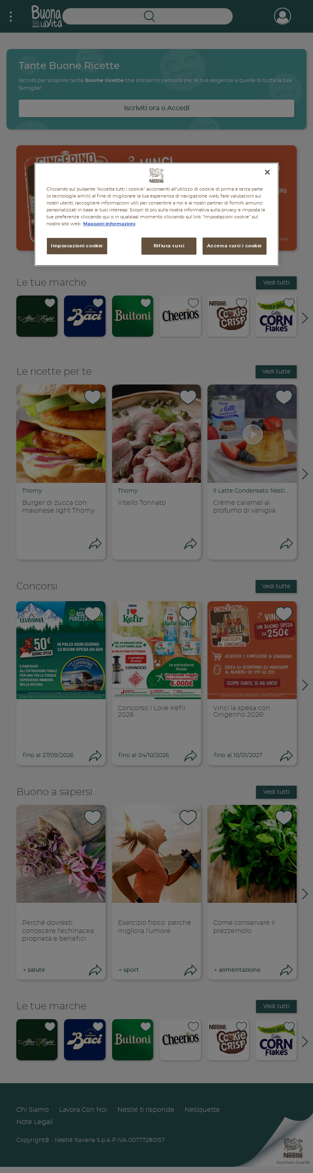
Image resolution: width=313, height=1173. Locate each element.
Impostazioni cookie (77, 246)
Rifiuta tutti (169, 246)
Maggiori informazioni (109, 224)
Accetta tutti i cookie (234, 246)
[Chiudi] (267, 172)
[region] (156, 214)
